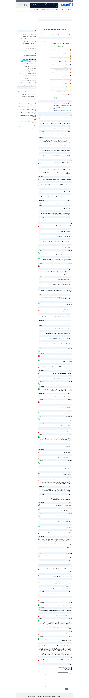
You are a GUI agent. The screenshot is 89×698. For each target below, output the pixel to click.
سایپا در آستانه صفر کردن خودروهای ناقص (29, 46)
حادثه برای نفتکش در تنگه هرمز (31, 45)
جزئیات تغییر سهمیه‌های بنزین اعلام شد (30, 70)
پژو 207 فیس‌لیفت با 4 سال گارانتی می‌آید (29, 63)
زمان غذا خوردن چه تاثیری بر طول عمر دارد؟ (29, 96)
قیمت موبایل (48, 9)
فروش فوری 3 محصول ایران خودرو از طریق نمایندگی (28, 73)
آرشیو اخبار (64, 20)
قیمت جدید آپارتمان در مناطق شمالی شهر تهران (28, 36)
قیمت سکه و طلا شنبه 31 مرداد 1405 (30, 66)
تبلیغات (21, 1)
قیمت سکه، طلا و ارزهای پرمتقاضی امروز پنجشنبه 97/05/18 (62, 105)
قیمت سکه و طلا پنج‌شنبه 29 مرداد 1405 (29, 78)
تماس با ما (17, 1)
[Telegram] (54, 98)
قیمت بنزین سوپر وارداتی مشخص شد (30, 55)
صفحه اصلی (24, 1)
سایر (31, 9)
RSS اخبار (69, 20)
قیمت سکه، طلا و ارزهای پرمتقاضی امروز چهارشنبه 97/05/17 (62, 107)
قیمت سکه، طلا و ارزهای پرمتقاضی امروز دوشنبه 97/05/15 (62, 108)
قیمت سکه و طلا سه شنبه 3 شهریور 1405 (29, 75)
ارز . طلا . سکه (68, 9)
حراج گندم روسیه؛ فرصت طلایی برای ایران (29, 43)
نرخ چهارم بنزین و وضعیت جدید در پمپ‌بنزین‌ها (28, 85)
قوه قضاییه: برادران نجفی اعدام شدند (30, 90)
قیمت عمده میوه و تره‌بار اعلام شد (30, 53)
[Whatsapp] (56, 98)
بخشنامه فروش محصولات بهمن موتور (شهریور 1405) (28, 61)
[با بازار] (44, 5)
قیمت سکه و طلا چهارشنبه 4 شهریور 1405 (29, 77)
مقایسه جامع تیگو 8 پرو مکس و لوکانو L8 (29, 33)
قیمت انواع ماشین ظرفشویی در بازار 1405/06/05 (28, 34)
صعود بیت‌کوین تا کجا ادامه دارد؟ (30, 51)
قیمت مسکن (53, 9)
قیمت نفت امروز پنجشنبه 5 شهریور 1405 (29, 41)
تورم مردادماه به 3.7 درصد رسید (31, 48)
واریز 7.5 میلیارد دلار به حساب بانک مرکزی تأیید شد (28, 82)
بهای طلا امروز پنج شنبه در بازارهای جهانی (29, 39)
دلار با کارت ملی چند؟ (32, 57)
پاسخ (69, 115)
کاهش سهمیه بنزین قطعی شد (31, 68)
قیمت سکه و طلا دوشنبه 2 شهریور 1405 (29, 65)
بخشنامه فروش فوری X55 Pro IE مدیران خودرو (28, 80)
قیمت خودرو (63, 9)
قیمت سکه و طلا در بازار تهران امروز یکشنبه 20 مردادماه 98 (62, 103)
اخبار (72, 9)
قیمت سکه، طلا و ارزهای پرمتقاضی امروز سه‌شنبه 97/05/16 (62, 110)
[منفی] (38, 118)
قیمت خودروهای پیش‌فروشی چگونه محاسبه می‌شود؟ (27, 38)
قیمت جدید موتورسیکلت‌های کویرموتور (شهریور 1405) (27, 83)
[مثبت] (38, 117)
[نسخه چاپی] (41, 32)
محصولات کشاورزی (42, 9)
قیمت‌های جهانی (35, 9)
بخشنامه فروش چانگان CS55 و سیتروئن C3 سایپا (28, 71)
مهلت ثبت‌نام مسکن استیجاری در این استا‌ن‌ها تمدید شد (27, 50)
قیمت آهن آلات (58, 9)
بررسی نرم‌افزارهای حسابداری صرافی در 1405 (29, 94)
